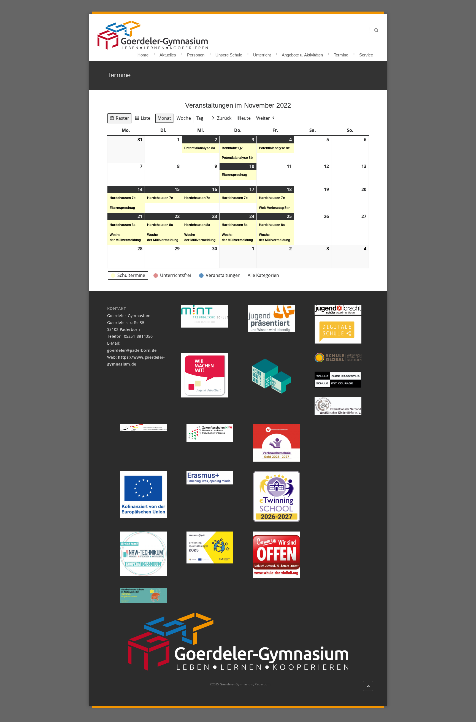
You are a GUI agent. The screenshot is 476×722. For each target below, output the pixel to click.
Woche (184, 118)
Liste (142, 119)
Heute (244, 118)
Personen (195, 53)
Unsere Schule (228, 53)
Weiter (263, 118)
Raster (119, 119)
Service (366, 53)
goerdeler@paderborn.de (131, 350)
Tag (199, 118)
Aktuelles (167, 53)
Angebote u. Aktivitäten (302, 53)
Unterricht (262, 53)
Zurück (224, 118)
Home (142, 53)
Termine (341, 53)
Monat (164, 118)
